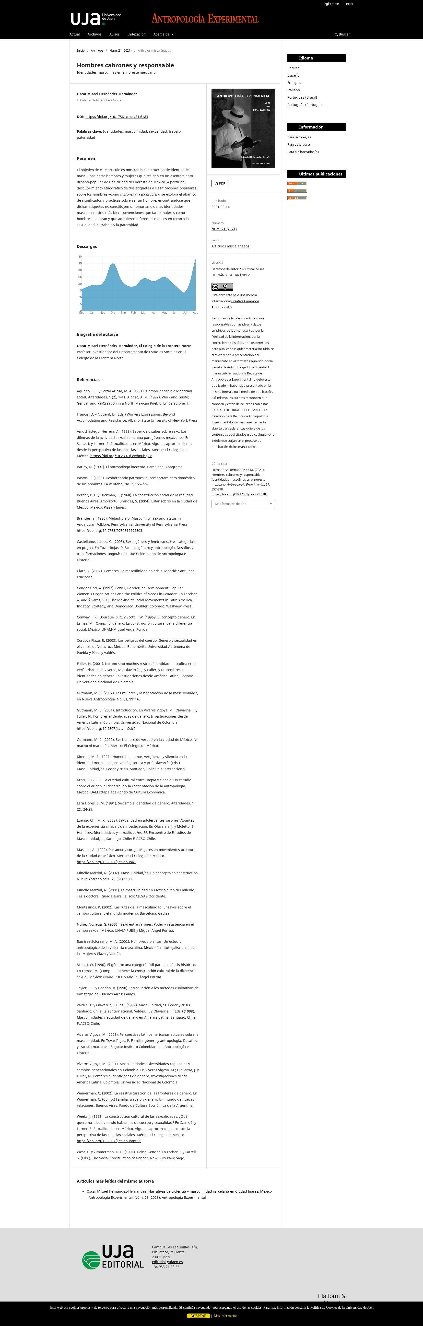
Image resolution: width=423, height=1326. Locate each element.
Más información (225, 1316)
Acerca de (162, 34)
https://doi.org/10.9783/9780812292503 (109, 530)
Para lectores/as (299, 137)
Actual (75, 34)
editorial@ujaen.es (167, 1261)
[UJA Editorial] (114, 1275)
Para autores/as (299, 144)
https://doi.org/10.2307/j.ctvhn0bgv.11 (109, 1141)
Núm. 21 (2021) (120, 50)
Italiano (293, 90)
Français (294, 82)
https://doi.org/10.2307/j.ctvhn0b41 (106, 862)
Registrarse (330, 3)
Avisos (114, 34)
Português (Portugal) (304, 104)
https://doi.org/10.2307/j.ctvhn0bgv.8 (121, 456)
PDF (221, 183)
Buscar (344, 34)
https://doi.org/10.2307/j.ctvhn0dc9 (106, 728)
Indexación (137, 34)
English (293, 68)
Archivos (95, 34)
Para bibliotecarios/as (303, 152)
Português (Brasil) (302, 97)
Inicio (81, 50)
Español (293, 75)
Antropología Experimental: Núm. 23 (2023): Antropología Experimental (147, 1197)
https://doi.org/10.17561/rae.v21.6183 (116, 116)
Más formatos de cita (230, 503)
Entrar (348, 3)
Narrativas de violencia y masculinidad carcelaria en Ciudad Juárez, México (210, 1191)
